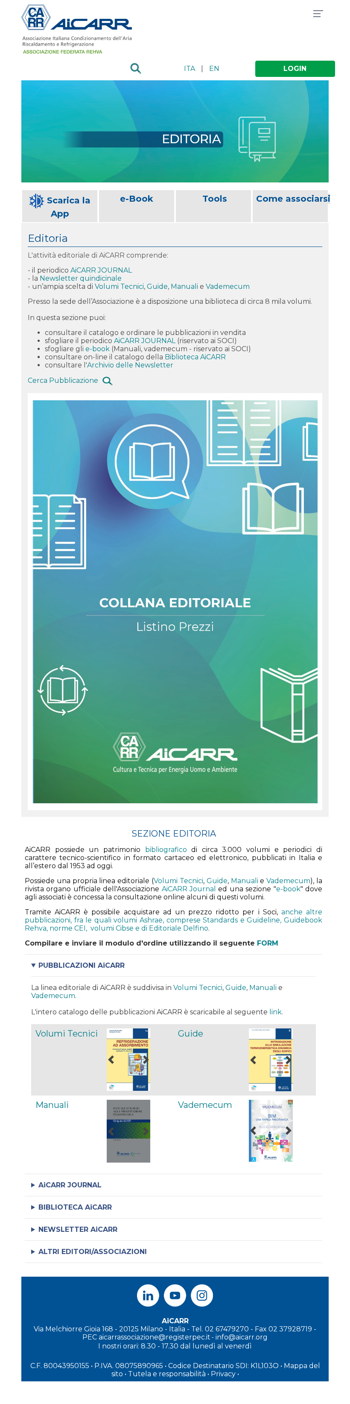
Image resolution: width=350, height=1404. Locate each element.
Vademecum (228, 286)
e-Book (136, 199)
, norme (60, 928)
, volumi (101, 928)
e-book (97, 349)
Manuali (185, 286)
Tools (214, 199)
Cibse (125, 928)
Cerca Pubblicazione (63, 381)
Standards (220, 920)
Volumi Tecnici (119, 286)
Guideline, (265, 920)
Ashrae (151, 920)
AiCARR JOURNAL (101, 270)
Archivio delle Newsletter (130, 365)
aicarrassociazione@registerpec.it (154, 1337)
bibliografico (166, 850)
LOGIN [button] (294, 69)
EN (214, 69)
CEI (80, 928)
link (275, 1012)
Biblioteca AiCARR (195, 357)
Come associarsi (293, 199)
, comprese (183, 920)
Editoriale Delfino (178, 928)
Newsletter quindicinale (81, 278)
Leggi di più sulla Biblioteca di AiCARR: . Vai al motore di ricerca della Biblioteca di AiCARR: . (132, 1207)
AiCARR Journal (189, 889)
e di (142, 928)
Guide (157, 286)
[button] (111, 1059)
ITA (189, 69)
